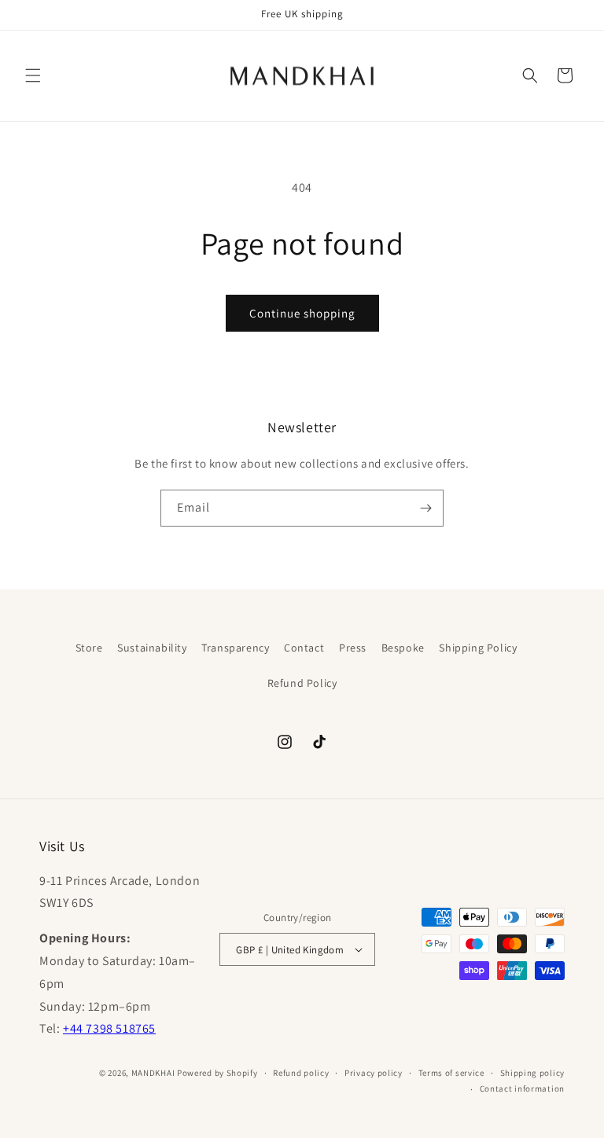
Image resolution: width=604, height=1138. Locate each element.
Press (352, 648)
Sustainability (151, 648)
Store (89, 648)
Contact (304, 648)
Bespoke (403, 648)
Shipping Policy (478, 648)
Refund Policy (302, 683)
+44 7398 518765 (109, 1028)
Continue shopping (302, 313)
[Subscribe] (425, 508)
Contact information (522, 1088)
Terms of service (451, 1072)
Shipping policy (532, 1072)
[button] (33, 75)
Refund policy (301, 1072)
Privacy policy (373, 1072)
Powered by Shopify (217, 1072)
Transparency (235, 648)
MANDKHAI (153, 1072)
